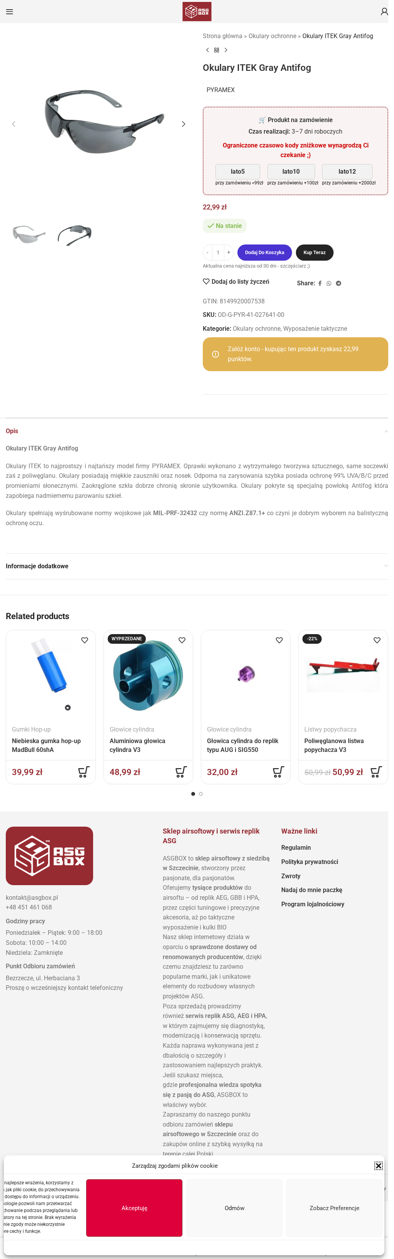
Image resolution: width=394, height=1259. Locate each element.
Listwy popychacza (330, 729)
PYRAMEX (221, 90)
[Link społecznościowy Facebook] (319, 283)
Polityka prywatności (309, 862)
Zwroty (291, 876)
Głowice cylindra (132, 729)
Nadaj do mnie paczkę (311, 890)
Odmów (234, 1208)
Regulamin (296, 847)
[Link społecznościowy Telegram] (339, 283)
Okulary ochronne (272, 36)
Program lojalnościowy (312, 904)
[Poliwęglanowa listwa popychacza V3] (343, 674)
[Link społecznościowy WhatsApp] (329, 283)
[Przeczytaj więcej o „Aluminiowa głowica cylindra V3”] (181, 772)
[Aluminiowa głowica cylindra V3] (148, 674)
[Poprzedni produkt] (207, 50)
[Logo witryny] (197, 11)
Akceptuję (134, 1208)
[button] (378, 1166)
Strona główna (222, 36)
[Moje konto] (384, 11)
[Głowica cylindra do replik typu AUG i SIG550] (245, 674)
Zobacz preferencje (334, 1208)
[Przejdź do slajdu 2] (201, 794)
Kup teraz (315, 252)
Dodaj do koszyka (264, 252)
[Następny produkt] (225, 50)
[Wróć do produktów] (216, 50)
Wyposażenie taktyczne (315, 328)
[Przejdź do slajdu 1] (193, 794)
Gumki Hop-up (31, 729)
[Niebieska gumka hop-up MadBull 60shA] (50, 674)
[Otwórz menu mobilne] (9, 11)
